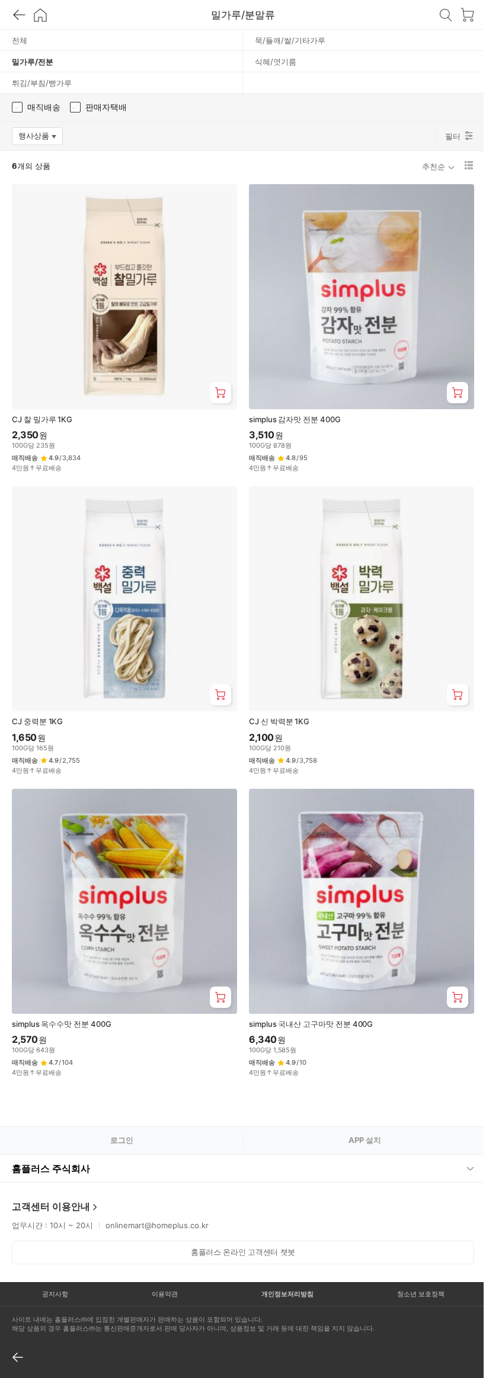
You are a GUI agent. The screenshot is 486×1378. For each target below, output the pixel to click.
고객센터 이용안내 (51, 1193)
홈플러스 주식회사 (51, 1155)
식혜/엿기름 (275, 61)
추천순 (433, 166)
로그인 (121, 1140)
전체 (19, 40)
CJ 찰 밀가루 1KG (42, 419)
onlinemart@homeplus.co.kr (157, 1212)
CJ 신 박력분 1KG (279, 721)
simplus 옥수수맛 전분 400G (61, 1024)
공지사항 (54, 1281)
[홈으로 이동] (40, 15)
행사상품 (40, 138)
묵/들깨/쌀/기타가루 (290, 40)
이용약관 (161, 1281)
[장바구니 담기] (220, 392)
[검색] (446, 15)
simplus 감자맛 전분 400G (295, 419)
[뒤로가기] (19, 15)
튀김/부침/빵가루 (42, 83)
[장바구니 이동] (467, 15)
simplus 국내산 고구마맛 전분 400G (311, 1024)
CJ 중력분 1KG (37, 721)
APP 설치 (364, 1140)
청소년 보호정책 (412, 1281)
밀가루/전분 (32, 61)
